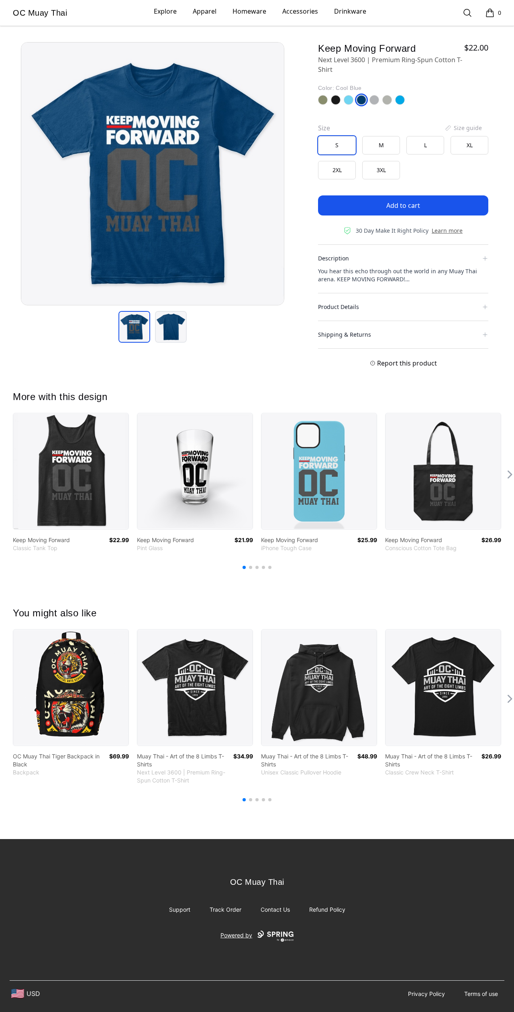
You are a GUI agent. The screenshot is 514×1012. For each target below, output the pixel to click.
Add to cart (403, 205)
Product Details (338, 307)
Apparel (204, 11)
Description (333, 258)
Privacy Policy (426, 993)
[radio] (337, 145)
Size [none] (324, 128)
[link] (70, 471)
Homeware (249, 11)
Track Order (225, 909)
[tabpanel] (152, 173)
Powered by (236, 935)
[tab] (134, 327)
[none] (463, 128)
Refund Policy (327, 909)
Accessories (300, 11)
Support (179, 909)
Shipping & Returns (344, 334)
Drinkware (350, 11)
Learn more (447, 230)
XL (470, 145)
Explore (165, 11)
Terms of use (481, 993)
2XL (337, 170)
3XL (381, 170)
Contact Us (275, 909)
